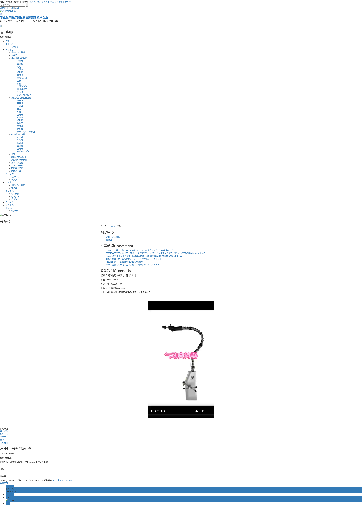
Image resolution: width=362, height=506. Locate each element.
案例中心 (4, 439)
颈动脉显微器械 (18, 134)
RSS (12, 8)
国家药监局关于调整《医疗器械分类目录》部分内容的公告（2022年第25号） (140, 250)
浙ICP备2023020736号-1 (63, 480)
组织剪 (20, 140)
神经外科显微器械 (19, 58)
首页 (8, 41)
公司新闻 (15, 193)
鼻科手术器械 (17, 162)
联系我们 (10, 207)
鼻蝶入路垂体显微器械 (21, 97)
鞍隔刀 (20, 117)
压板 (19, 80)
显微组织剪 (22, 86)
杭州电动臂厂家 (50, 1)
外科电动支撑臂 (18, 52)
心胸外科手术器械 (19, 159)
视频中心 (10, 182)
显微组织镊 (22, 89)
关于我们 (10, 43)
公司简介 (15, 46)
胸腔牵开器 (16, 171)
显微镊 (20, 74)
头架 (13, 154)
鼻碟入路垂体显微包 (26, 131)
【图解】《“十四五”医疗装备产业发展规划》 (125, 261)
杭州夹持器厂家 (36, 1)
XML (17, 8)
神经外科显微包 (24, 94)
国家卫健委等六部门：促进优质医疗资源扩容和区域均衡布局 (133, 264)
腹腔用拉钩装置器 (19, 156)
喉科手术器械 (17, 168)
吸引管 (20, 72)
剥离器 (20, 60)
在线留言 (10, 202)
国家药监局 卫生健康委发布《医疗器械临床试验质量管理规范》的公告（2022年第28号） (145, 256)
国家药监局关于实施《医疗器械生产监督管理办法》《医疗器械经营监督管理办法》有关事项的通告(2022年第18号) (156, 253)
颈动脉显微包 (23, 151)
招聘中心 (10, 205)
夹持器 (14, 55)
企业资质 (10, 173)
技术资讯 (15, 199)
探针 (19, 83)
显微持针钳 (22, 77)
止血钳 (20, 137)
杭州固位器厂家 (64, 1)
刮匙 (19, 66)
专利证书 (15, 176)
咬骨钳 (20, 100)
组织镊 (20, 123)
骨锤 (19, 108)
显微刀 (20, 69)
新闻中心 (10, 190)
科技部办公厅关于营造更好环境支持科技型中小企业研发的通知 (133, 258)
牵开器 (20, 106)
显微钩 (20, 63)
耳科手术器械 (17, 165)
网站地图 (4, 8)
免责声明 (4, 483)
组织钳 (20, 91)
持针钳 (20, 142)
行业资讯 (15, 196)
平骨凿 (20, 103)
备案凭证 (15, 179)
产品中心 (10, 49)
